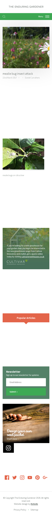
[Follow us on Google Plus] (45, 479)
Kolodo (34, 503)
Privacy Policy (20, 509)
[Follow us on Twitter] (14, 479)
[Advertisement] (26, 109)
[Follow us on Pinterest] (37, 479)
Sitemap (34, 509)
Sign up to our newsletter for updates (22, 375)
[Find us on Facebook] (7, 479)
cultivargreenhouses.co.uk (32, 256)
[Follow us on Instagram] (22, 479)
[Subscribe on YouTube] (30, 479)
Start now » (13, 438)
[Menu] (47, 16)
